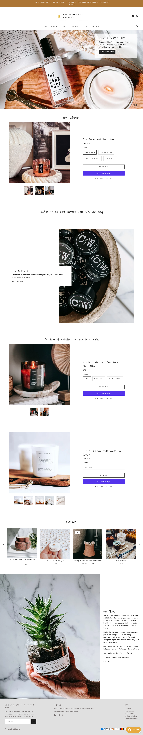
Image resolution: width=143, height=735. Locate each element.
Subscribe (52, 385)
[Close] (107, 344)
